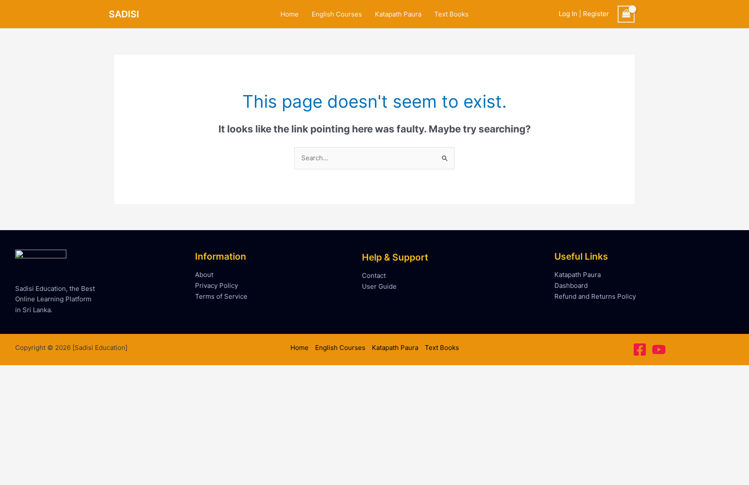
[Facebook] (640, 349)
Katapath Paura (398, 14)
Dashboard (571, 285)
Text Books (451, 14)
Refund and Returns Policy (595, 296)
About (204, 275)
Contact (374, 275)
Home (289, 14)
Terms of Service (221, 296)
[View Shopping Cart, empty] (626, 14)
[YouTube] (659, 349)
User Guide (379, 286)
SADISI (124, 14)
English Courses (337, 14)
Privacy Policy (216, 285)
